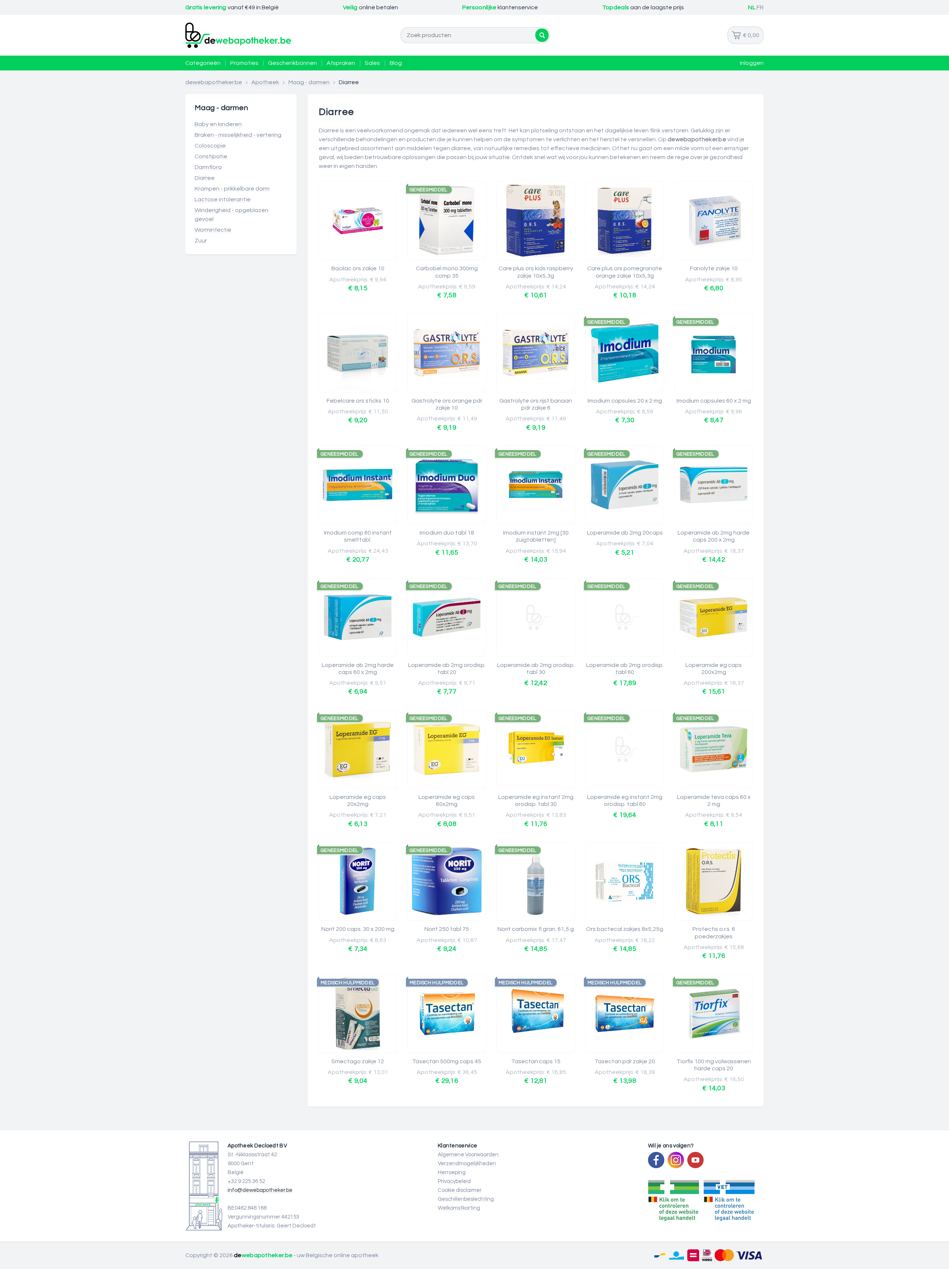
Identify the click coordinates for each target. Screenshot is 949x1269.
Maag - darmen (309, 82)
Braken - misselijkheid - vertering (238, 135)
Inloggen (752, 63)
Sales (372, 63)
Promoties (244, 63)
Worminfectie (213, 230)
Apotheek (265, 82)
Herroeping (452, 1172)
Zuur (201, 241)
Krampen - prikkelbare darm (232, 189)
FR (760, 7)
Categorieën (203, 63)
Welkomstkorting (459, 1208)
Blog (396, 63)
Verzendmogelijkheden (467, 1163)
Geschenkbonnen (292, 63)
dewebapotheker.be (213, 82)
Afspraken (341, 63)
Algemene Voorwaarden (468, 1154)
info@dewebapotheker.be (260, 1190)
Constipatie (211, 156)
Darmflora (208, 167)
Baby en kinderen (218, 124)
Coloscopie (210, 146)
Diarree (205, 178)
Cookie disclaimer (460, 1190)
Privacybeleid (454, 1181)
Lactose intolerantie (223, 199)
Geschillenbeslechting (466, 1199)
